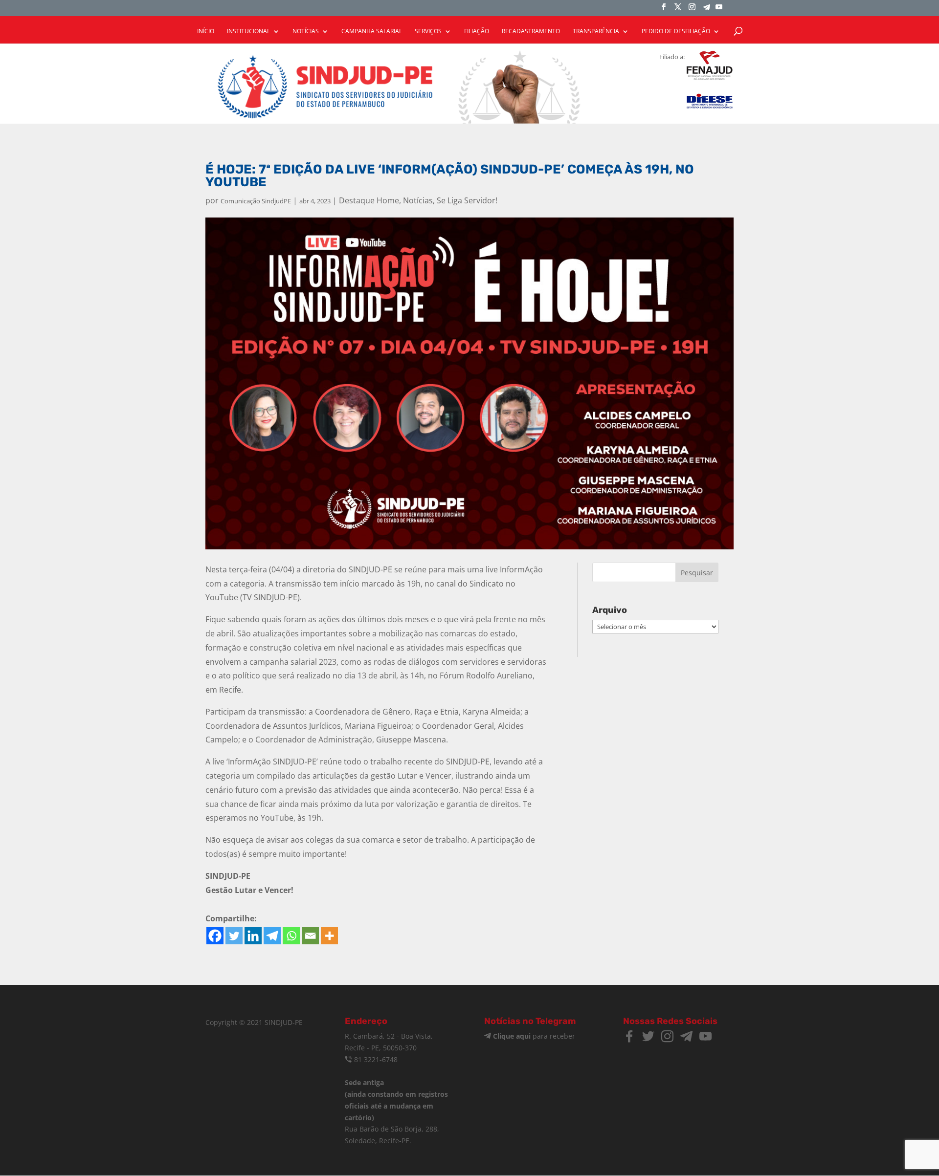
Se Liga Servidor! (467, 200)
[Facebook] (215, 935)
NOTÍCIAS (305, 31)
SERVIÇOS (428, 31)
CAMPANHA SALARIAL (371, 31)
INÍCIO (205, 31)
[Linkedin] (253, 935)
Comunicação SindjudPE (256, 200)
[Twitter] (234, 935)
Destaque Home (369, 200)
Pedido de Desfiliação (676, 31)
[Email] (310, 935)
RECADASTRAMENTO (531, 31)
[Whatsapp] (291, 935)
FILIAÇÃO (476, 31)
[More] (329, 935)
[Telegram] (707, 10)
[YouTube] (718, 9)
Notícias (418, 200)
